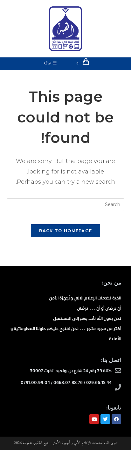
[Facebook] (116, 419)
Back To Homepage (65, 230)
